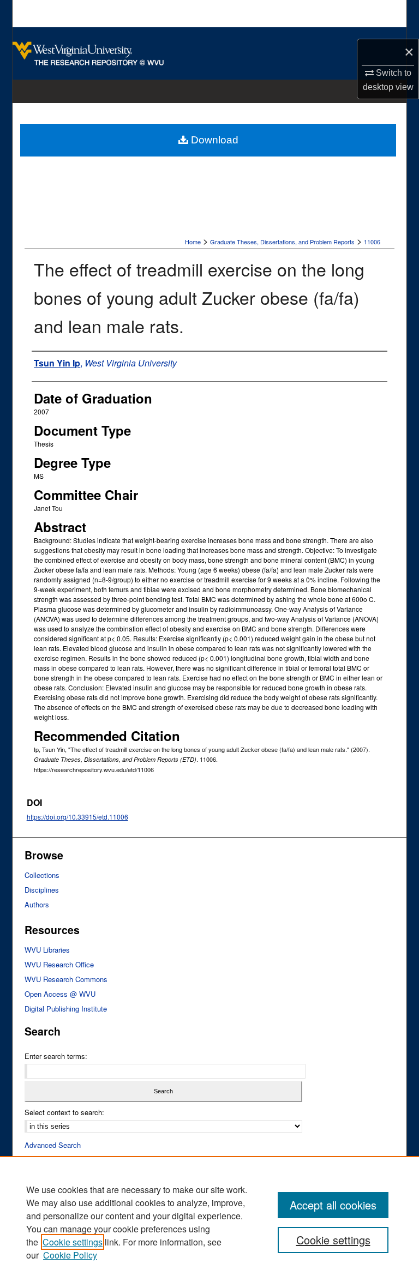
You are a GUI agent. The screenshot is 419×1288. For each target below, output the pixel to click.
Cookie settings (73, 1242)
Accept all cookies (333, 1205)
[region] (209, 1222)
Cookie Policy (70, 1255)
